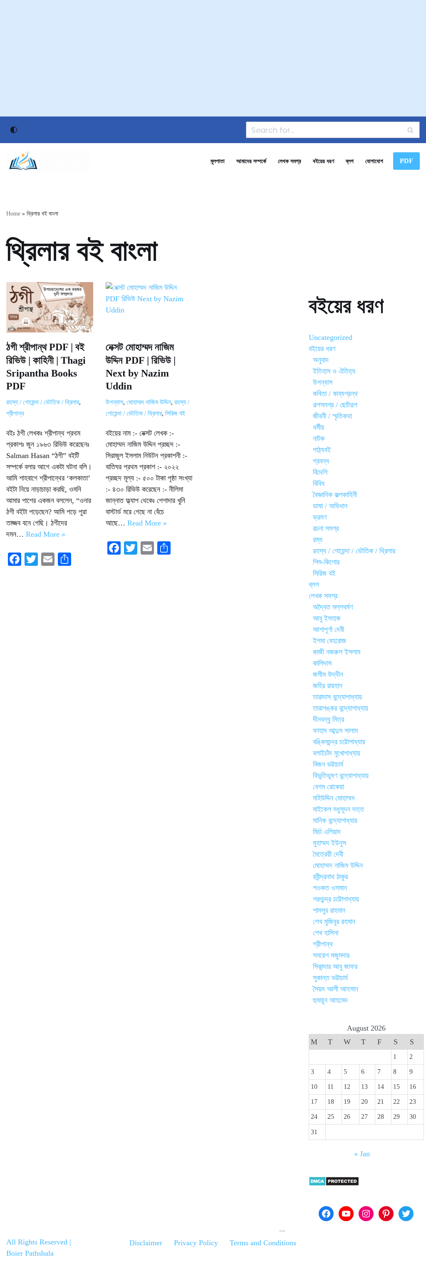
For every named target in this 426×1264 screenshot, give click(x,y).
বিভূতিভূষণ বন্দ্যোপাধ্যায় (341, 775)
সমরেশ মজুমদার (331, 955)
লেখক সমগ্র (289, 161)
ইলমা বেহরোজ (329, 641)
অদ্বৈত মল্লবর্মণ (333, 607)
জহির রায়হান (327, 686)
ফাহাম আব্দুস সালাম (335, 730)
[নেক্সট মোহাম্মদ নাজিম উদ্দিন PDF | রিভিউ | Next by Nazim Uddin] (149, 307)
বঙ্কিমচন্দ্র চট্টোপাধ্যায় (339, 742)
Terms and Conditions (263, 1243)
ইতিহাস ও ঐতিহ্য (334, 371)
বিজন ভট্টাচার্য (328, 764)
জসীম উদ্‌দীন (328, 674)
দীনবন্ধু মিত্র (328, 719)
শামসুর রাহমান (329, 910)
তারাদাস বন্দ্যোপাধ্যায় (337, 697)
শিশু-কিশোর (326, 562)
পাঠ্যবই (322, 450)
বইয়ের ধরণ (323, 161)
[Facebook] (326, 1213)
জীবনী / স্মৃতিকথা (332, 416)
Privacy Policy (196, 1243)
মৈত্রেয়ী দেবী (328, 854)
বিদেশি (320, 472)
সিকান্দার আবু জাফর (335, 966)
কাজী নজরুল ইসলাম (336, 652)
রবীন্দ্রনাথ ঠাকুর (330, 876)
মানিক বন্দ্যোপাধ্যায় (335, 820)
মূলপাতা (218, 161)
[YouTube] (346, 1213)
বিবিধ (318, 483)
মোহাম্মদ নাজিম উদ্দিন (148, 402)
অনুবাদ (321, 360)
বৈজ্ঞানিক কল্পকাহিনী (335, 495)
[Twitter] (406, 1213)
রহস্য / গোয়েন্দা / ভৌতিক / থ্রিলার (42, 402)
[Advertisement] (213, 58)
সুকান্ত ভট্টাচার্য (330, 978)
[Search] (410, 129)
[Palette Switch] (13, 129)
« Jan (362, 1154)
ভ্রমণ (320, 517)
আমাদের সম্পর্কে (251, 161)
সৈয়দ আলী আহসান (335, 989)
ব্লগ (350, 161)
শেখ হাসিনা (325, 933)
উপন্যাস (114, 402)
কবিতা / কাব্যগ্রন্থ (335, 393)
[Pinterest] (386, 1213)
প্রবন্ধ (321, 461)
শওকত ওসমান (330, 888)
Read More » (45, 534)
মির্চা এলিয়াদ (327, 832)
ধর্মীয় (318, 427)
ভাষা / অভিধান (330, 506)
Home (13, 214)
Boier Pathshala (30, 1253)
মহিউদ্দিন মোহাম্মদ (334, 798)
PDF (406, 160)
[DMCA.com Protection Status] (334, 1184)
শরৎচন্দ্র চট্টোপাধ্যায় (336, 899)
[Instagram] (366, 1213)
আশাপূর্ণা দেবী (328, 629)
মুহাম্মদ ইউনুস (329, 843)
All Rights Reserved (36, 1242)
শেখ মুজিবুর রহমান (334, 921)
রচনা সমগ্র (326, 528)
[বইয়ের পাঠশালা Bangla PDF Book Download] (47, 161)
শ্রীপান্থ (15, 413)
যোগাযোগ (374, 161)
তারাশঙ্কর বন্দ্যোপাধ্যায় (340, 708)
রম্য (317, 539)
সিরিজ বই (175, 413)
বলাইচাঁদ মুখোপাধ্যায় (336, 753)
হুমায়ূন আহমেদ (330, 1000)
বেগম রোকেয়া (328, 787)
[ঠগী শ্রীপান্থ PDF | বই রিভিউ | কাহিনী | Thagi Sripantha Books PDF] (49, 307)
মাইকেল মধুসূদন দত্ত (338, 809)
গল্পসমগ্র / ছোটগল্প (335, 405)
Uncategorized (330, 337)
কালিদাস (322, 663)
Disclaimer (145, 1243)
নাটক (318, 438)
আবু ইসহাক (326, 618)
